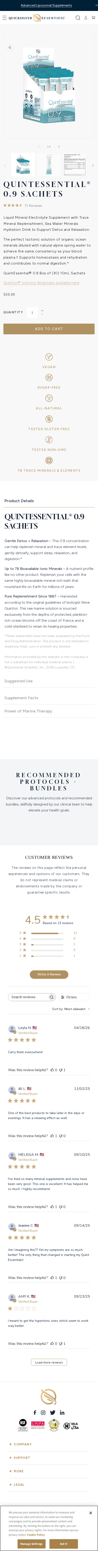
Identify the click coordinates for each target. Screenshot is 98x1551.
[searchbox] (27, 997)
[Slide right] (59, 147)
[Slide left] (39, 147)
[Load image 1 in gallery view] (23, 165)
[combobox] (71, 1009)
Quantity (13, 312)
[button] (4, 18)
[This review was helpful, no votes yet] (52, 1070)
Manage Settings (31, 1544)
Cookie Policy (36, 1535)
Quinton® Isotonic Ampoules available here (41, 283)
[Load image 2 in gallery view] (49, 165)
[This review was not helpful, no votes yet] (60, 1135)
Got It (63, 1544)
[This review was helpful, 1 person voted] (52, 1135)
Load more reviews (49, 1362)
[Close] (91, 1513)
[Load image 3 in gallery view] (75, 165)
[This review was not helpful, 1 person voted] (60, 1070)
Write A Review (49, 974)
